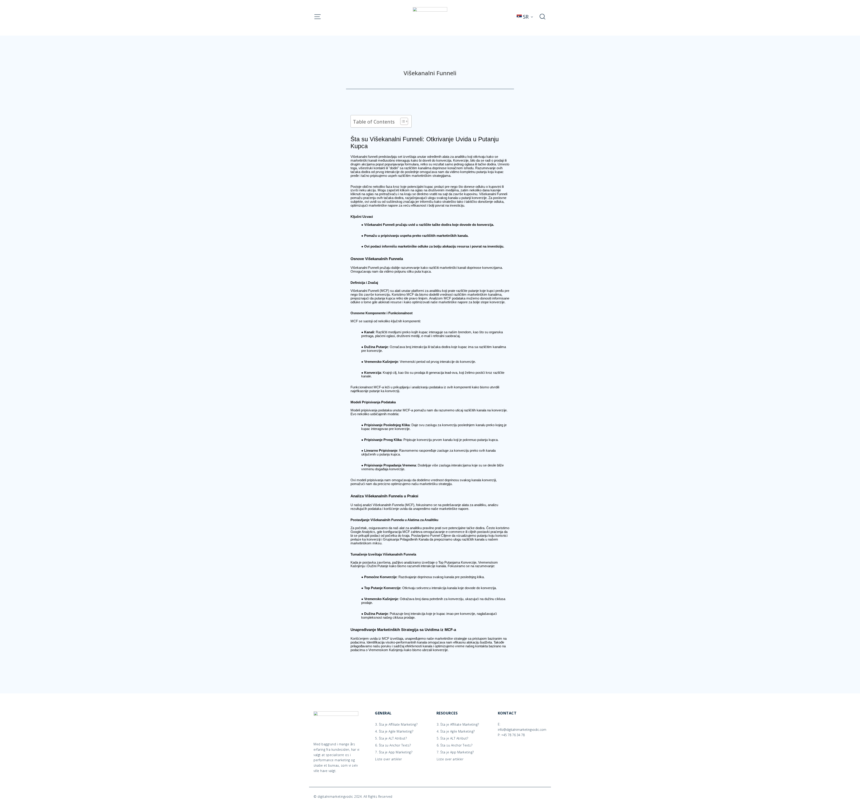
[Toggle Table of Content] (402, 121)
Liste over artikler (388, 759)
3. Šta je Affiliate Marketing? (396, 724)
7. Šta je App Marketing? (393, 752)
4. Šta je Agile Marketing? (394, 731)
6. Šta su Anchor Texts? (393, 745)
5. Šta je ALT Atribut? (391, 738)
